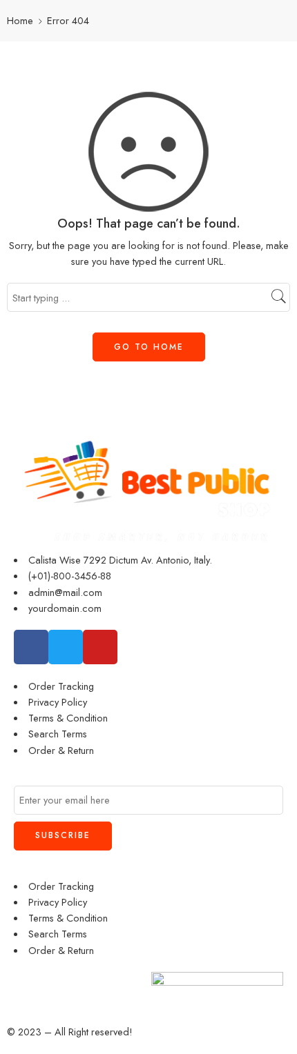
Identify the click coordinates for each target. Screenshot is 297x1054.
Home (20, 20)
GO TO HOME (149, 347)
